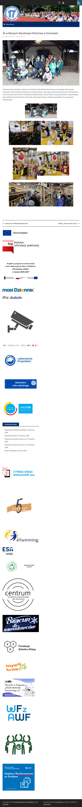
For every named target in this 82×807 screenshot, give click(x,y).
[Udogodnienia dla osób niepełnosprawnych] (79, 2)
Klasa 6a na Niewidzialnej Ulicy (16, 223)
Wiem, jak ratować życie (67, 223)
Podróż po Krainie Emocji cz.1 (15, 445)
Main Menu (10, 24)
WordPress (60, 802)
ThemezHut (46, 804)
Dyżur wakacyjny (10, 450)
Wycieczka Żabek (11, 436)
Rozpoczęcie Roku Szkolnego (15, 430)
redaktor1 (22, 36)
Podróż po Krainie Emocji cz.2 (15, 439)
